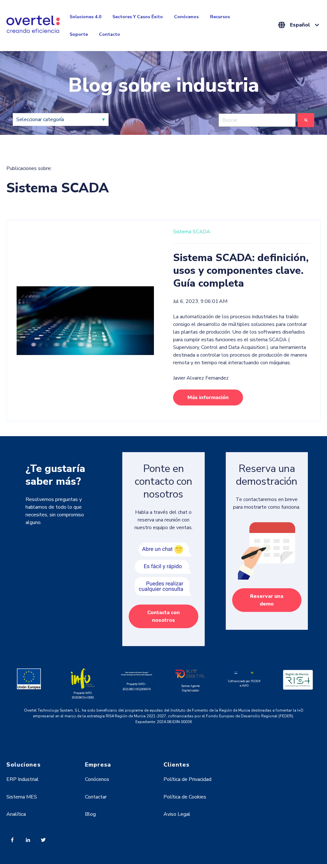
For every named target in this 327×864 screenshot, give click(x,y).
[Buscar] (306, 120)
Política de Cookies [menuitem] (185, 796)
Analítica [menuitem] (16, 814)
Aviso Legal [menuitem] (177, 814)
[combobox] (257, 120)
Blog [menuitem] (90, 814)
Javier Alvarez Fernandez (201, 378)
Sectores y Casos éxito (137, 17)
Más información (208, 397)
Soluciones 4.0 (85, 17)
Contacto (109, 34)
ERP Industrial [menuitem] (22, 779)
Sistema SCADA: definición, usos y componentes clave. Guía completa (240, 270)
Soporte (79, 34)
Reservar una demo (266, 600)
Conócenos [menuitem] (97, 779)
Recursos (220, 17)
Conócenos (186, 17)
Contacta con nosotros (163, 616)
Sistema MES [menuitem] (21, 796)
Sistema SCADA (191, 231)
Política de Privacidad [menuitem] (187, 779)
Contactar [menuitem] (96, 796)
